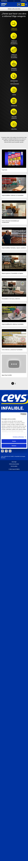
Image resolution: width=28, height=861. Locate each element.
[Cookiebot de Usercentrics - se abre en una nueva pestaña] (20, 414)
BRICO (23, 4)
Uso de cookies (14, 466)
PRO (19, 4)
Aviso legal (14, 461)
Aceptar (14, 441)
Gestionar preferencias (18, 436)
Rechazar (14, 445)
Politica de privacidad (14, 464)
